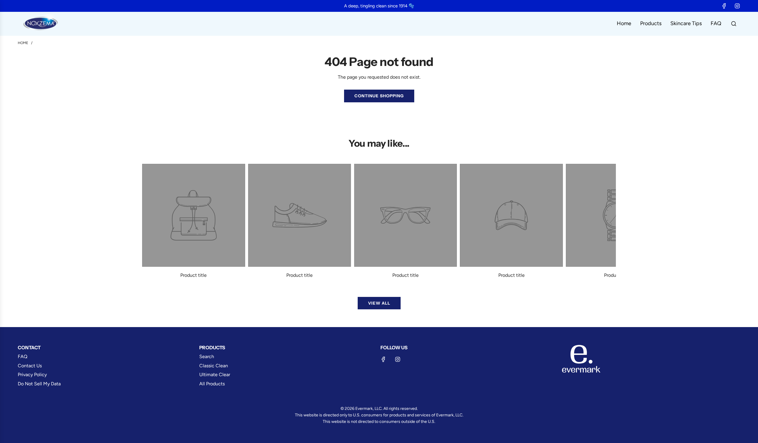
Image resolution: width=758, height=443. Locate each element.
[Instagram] (737, 6)
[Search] (733, 23)
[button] (148, 221)
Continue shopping (379, 95)
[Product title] (193, 215)
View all (379, 303)
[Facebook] (724, 6)
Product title (193, 275)
